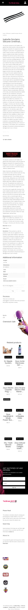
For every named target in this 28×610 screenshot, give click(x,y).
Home (4, 33)
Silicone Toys (14, 289)
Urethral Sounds (17, 285)
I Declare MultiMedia (15, 609)
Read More (5, 543)
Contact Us (11, 531)
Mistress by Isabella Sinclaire (9, 281)
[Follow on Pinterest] (18, 506)
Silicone (5, 276)
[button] (7, 139)
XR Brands (8, 33)
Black (4, 271)
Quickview (8, 357)
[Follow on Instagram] (15, 506)
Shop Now (21, 326)
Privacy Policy (12, 607)
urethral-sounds (17, 291)
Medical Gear (15, 287)
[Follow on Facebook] (10, 506)
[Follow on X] (12, 506)
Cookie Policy (17, 605)
